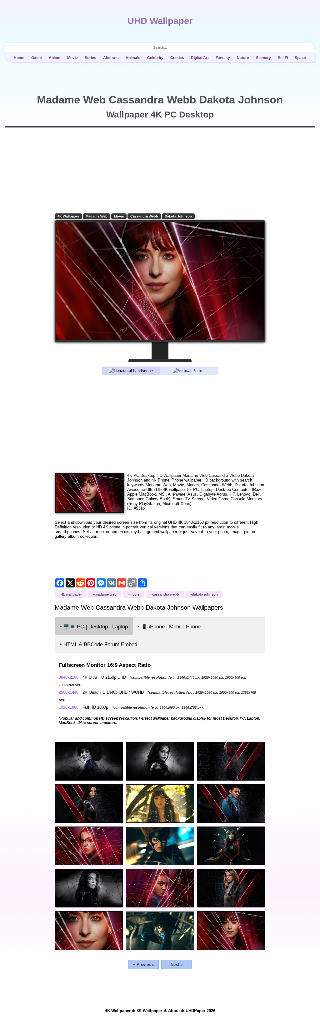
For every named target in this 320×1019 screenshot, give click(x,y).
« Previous (143, 964)
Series (90, 58)
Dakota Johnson (178, 216)
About (174, 1010)
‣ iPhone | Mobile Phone (169, 627)
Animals (133, 58)
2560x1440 (68, 692)
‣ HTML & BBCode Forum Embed (98, 644)
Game (36, 58)
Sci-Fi (283, 58)
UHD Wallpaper (160, 21)
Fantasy (223, 58)
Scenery (263, 58)
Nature (243, 58)
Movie (72, 58)
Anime (54, 58)
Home (19, 58)
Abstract (111, 58)
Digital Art (200, 58)
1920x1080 (68, 707)
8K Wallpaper (149, 1010)
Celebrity (155, 58)
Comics (177, 58)
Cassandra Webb (144, 216)
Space (300, 58)
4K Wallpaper (68, 216)
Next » (176, 964)
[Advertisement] (160, 423)
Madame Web (97, 216)
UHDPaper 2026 (200, 1010)
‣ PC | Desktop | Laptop (94, 627)
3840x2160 (68, 677)
